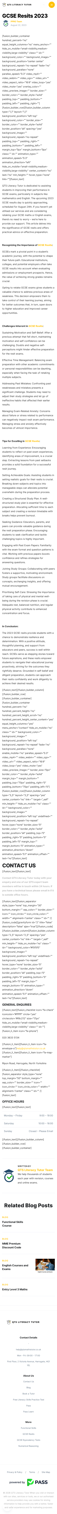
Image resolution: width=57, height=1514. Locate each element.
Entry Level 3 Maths (14, 1289)
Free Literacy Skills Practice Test (28, 1399)
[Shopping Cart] (43, 5)
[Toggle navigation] (52, 5)
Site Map (46, 1472)
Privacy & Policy (14, 1472)
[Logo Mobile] (16, 4)
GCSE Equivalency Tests (28, 1440)
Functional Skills (28, 1428)
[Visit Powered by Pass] (29, 1482)
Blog (5, 1217)
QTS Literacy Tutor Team (35, 1170)
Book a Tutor (29, 1393)
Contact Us (28, 1381)
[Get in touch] (7, 1506)
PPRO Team (16, 21)
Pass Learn (28, 1411)
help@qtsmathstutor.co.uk (31, 1048)
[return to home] (28, 1322)
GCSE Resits (28, 1434)
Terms (32, 1472)
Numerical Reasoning (28, 1446)
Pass (28, 1405)
